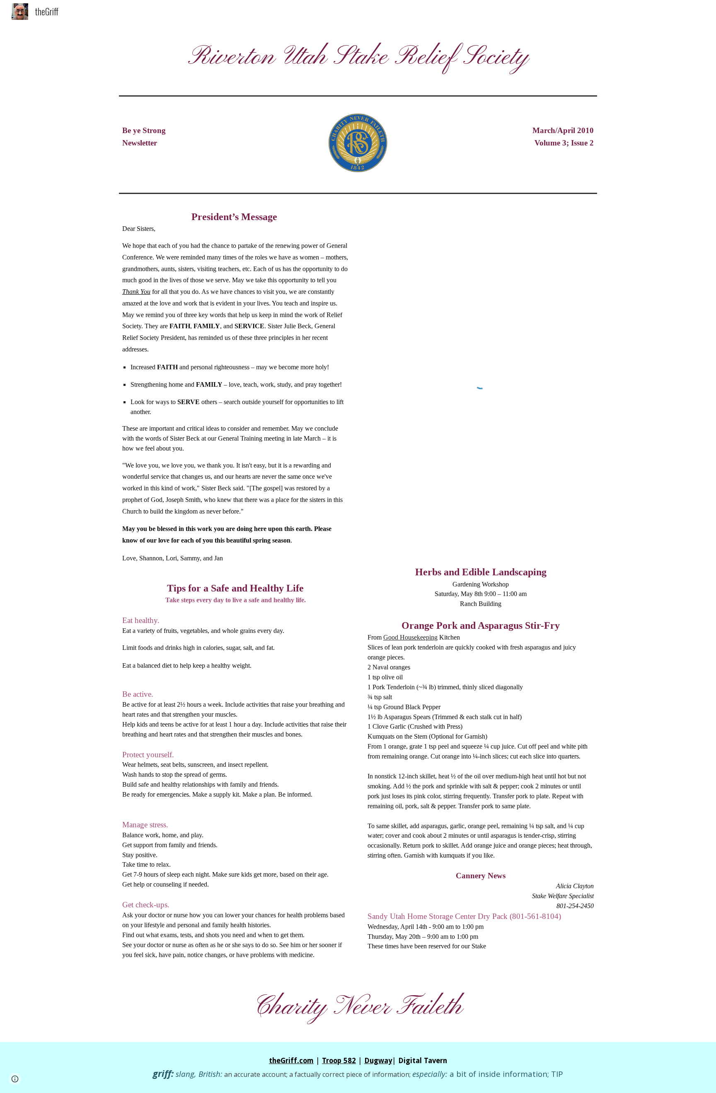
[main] (358, 57)
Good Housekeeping (410, 637)
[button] (15, 1079)
